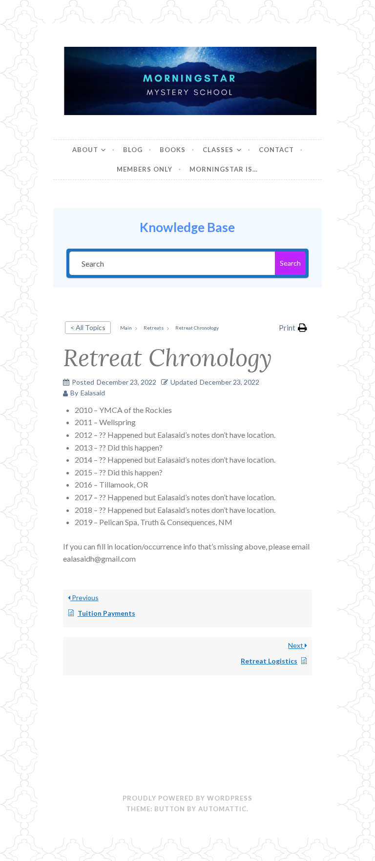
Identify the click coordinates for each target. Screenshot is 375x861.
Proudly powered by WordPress (187, 798)
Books (173, 150)
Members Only (144, 169)
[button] (293, 327)
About (85, 150)
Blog (133, 150)
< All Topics (87, 327)
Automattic (222, 809)
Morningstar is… (223, 169)
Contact (276, 150)
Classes (218, 150)
